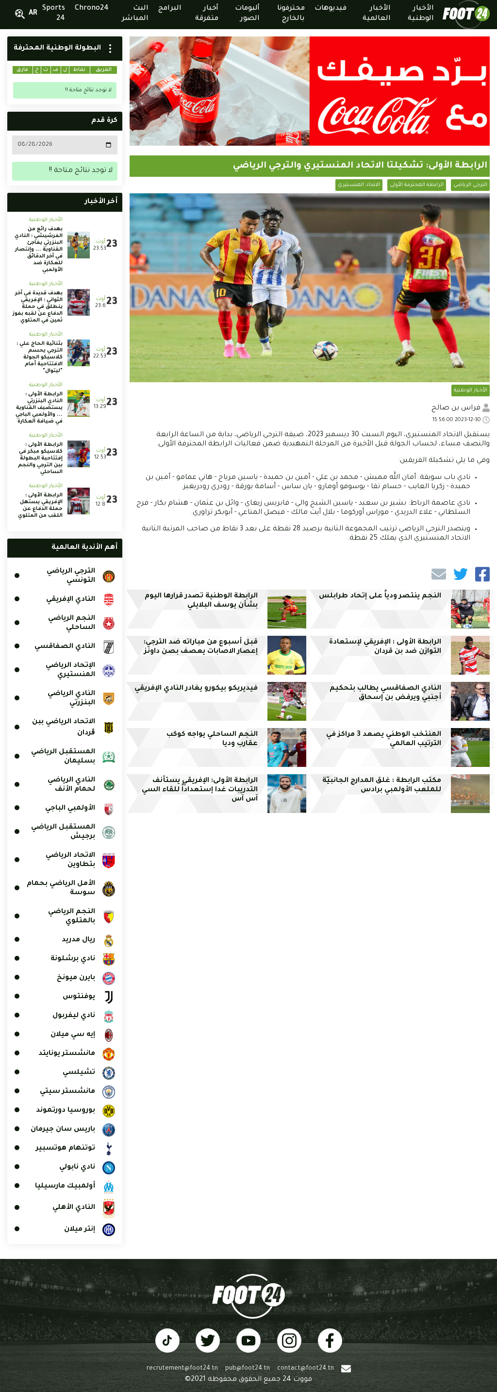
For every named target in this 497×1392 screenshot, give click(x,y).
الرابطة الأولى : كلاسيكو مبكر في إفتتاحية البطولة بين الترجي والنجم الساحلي (40, 458)
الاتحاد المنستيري (359, 185)
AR (33, 13)
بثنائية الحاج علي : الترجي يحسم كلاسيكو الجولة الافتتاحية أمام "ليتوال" (40, 357)
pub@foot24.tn (247, 1368)
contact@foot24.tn (305, 1368)
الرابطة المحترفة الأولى (417, 185)
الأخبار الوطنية (470, 390)
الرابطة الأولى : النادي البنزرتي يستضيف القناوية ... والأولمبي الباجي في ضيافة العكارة (39, 407)
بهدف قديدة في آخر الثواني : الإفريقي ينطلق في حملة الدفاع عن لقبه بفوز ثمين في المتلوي (38, 306)
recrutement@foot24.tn (182, 1368)
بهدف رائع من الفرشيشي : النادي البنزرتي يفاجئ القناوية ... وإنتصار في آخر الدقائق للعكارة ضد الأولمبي (39, 249)
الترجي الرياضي (470, 185)
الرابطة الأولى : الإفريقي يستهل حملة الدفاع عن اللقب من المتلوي (40, 505)
